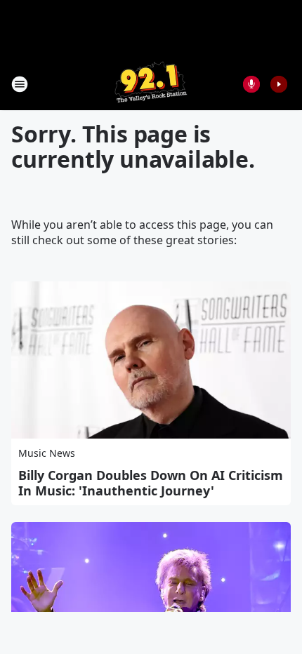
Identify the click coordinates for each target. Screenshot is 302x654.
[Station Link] (151, 84)
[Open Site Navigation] (19, 84)
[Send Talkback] (251, 84)
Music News (46, 453)
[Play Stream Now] (278, 84)
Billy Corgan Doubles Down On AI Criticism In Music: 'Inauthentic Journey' (150, 482)
